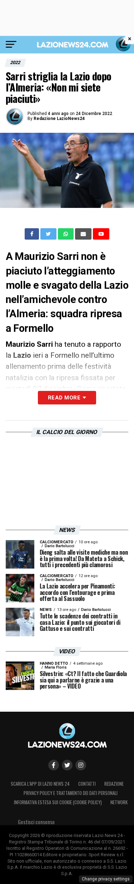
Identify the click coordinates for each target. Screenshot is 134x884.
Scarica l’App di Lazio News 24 (40, 783)
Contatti (87, 783)
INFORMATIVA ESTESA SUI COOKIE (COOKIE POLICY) (58, 802)
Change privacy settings (106, 879)
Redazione (114, 783)
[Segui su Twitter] (67, 765)
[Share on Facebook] (32, 234)
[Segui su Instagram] (80, 765)
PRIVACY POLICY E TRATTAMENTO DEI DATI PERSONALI (71, 793)
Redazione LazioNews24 (59, 118)
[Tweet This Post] (49, 234)
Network (119, 802)
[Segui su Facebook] (53, 765)
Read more (64, 397)
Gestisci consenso (36, 822)
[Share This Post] (66, 234)
